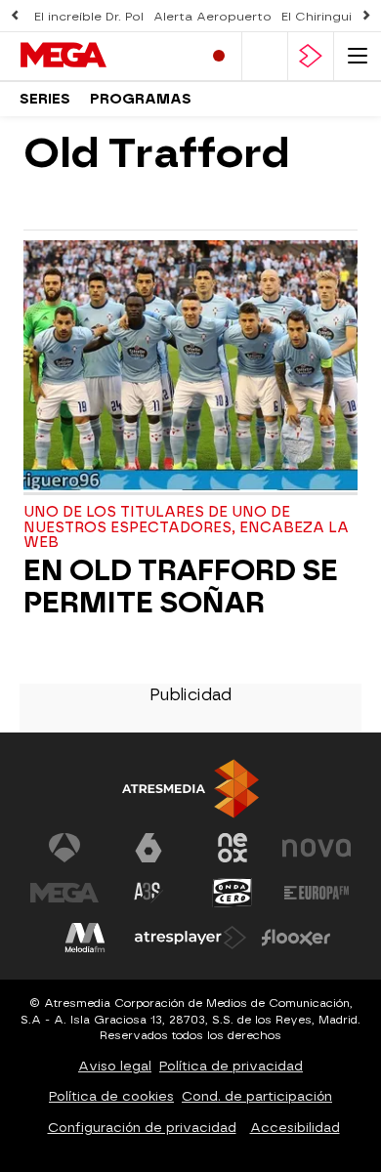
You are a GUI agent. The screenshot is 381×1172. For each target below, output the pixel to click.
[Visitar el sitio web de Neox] (232, 847)
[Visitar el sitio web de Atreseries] (148, 892)
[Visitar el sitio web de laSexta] (148, 847)
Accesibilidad (295, 1127)
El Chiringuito (323, 16)
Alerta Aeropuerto (212, 16)
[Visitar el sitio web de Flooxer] (296, 937)
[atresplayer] (310, 56)
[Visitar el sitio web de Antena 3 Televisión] (64, 847)
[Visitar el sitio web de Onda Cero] (232, 892)
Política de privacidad (231, 1066)
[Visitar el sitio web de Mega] (64, 892)
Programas (140, 99)
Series (45, 99)
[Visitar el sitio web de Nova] (316, 847)
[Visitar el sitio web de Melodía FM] (85, 937)
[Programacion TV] (264, 56)
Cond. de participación (257, 1096)
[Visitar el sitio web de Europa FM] (316, 892)
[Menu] (357, 56)
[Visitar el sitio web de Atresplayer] (190, 937)
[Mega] (103, 55)
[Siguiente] (366, 16)
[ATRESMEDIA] (190, 788)
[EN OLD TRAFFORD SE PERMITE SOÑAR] (190, 367)
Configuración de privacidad (142, 1127)
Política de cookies (111, 1096)
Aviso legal (114, 1066)
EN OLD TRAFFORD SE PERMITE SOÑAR (180, 587)
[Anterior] (14, 16)
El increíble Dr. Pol (89, 16)
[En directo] (218, 56)
